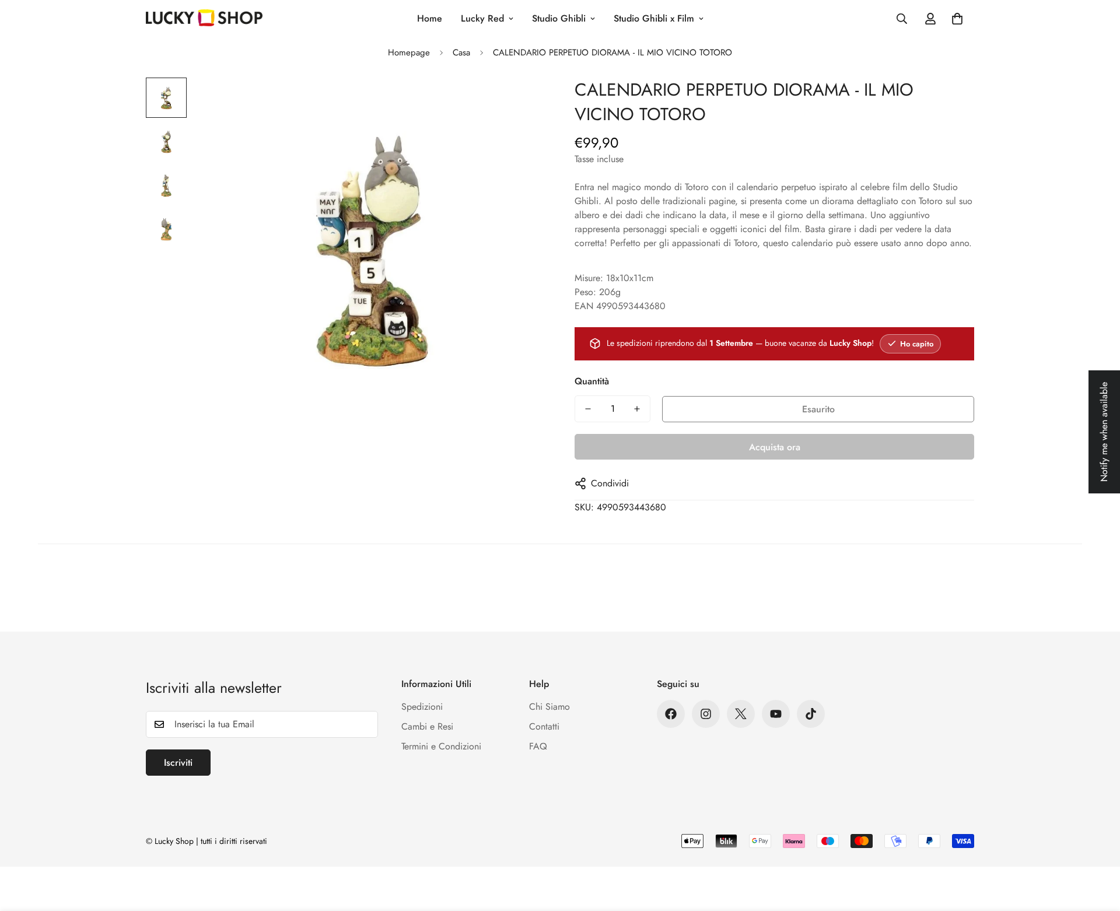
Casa (461, 52)
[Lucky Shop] (204, 18)
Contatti (544, 726)
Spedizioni (422, 706)
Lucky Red (482, 18)
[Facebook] (671, 714)
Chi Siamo (549, 706)
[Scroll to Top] (1097, 847)
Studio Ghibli (559, 18)
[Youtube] (776, 714)
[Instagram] (706, 714)
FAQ (538, 746)
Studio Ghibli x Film (654, 18)
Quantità (592, 381)
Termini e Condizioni (441, 746)
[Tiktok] (811, 714)
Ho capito (916, 343)
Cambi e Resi (427, 726)
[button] (957, 18)
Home (429, 18)
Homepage (409, 52)
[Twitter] (741, 714)
